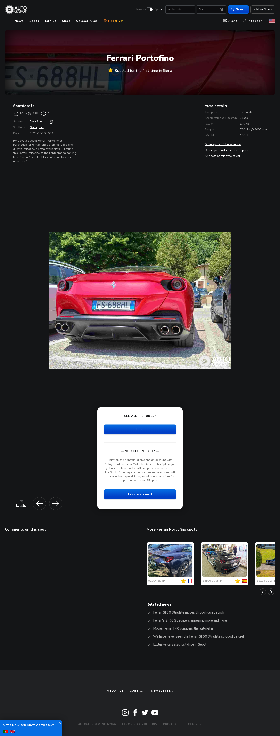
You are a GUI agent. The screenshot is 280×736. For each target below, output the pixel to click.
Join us (50, 21)
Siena (33, 127)
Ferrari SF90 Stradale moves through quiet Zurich (188, 612)
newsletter (162, 691)
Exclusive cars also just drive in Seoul (179, 644)
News (140, 9)
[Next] (271, 592)
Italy (41, 127)
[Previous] (263, 592)
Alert (232, 21)
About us (115, 691)
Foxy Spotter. (38, 122)
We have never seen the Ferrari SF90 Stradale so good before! (198, 636)
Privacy (170, 724)
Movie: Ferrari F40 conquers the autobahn (183, 628)
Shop (66, 21)
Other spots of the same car (223, 144)
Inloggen (255, 21)
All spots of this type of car (222, 156)
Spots (158, 9)
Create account (140, 494)
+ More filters (263, 9)
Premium (115, 21)
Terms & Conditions (139, 724)
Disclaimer (192, 724)
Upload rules (87, 21)
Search (241, 9)
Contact (137, 691)
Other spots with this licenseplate (227, 150)
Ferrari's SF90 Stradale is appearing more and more (190, 620)
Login (140, 429)
